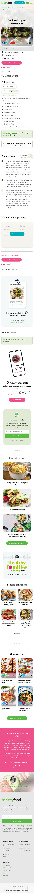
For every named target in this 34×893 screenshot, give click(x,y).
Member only (18, 234)
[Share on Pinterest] (9, 76)
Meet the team (7, 848)
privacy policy (19, 440)
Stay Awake (23, 155)
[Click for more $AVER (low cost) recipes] (13, 42)
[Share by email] (6, 76)
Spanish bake (6, 709)
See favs (7, 67)
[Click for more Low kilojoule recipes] (6, 42)
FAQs (4, 856)
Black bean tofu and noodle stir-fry (24, 709)
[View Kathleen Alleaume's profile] (13, 785)
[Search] (27, 3)
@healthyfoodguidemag (17, 322)
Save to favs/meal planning (12, 62)
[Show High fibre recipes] (23, 703)
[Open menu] (31, 2)
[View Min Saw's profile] (13, 779)
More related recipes (16, 543)
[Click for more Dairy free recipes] (3, 42)
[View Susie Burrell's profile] (29, 779)
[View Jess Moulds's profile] (21, 779)
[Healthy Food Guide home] (11, 800)
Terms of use (12, 886)
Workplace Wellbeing (25, 848)
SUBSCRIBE (17, 400)
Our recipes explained (6, 851)
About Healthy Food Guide (8, 845)
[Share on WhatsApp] (16, 76)
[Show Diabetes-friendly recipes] (23, 675)
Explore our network (24, 850)
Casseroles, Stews (20, 7)
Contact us (6, 854)
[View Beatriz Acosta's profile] (21, 785)
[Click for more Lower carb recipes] (10, 42)
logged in (17, 339)
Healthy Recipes (10, 7)
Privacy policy (21, 886)
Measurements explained (9, 95)
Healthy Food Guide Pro (24, 845)
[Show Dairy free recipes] (20, 675)
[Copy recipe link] (2, 76)
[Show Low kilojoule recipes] (3, 675)
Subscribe (21, 3)
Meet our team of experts (17, 762)
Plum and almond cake (7, 681)
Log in (8, 133)
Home (2, 7)
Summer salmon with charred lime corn (25, 681)
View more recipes (16, 718)
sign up (14, 133)
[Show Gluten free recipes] (6, 703)
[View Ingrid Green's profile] (29, 785)
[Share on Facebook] (13, 76)
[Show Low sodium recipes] (6, 675)
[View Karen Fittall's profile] (5, 785)
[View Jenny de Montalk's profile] (5, 779)
